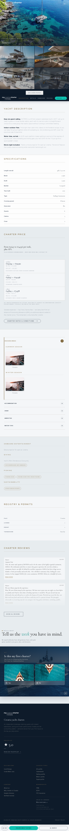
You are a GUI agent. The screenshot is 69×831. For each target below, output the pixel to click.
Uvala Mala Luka (9, 771)
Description (23, 98)
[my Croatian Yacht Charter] (12, 4)
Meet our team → (42, 802)
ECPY (38, 790)
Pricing (50, 98)
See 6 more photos (34, 92)
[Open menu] (64, 3)
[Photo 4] (17, 78)
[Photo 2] (17, 56)
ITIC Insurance (40, 793)
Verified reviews (9, 795)
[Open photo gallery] (34, 23)
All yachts (39, 769)
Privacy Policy (60, 820)
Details (33, 98)
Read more (9, 577)
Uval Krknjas (8, 769)
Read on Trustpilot (12, 751)
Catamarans (40, 771)
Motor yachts (40, 776)
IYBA (37, 788)
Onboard (41, 98)
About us (7, 788)
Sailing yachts (40, 774)
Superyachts (40, 779)
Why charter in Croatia (11, 790)
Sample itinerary (9, 793)
